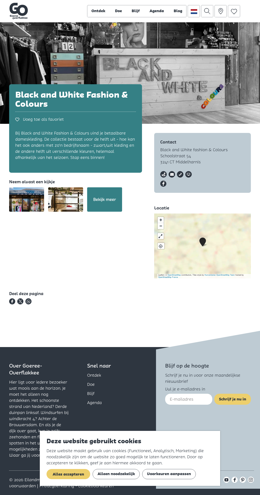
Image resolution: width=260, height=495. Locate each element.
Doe (91, 384)
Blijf (90, 393)
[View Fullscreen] (161, 236)
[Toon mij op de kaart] (161, 246)
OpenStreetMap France (168, 277)
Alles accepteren (68, 474)
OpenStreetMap (174, 275)
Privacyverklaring (57, 486)
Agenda (94, 402)
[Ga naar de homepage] (19, 11)
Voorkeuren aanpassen (169, 473)
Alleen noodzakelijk (116, 473)
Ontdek (94, 375)
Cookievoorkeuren (96, 486)
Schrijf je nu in (232, 399)
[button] (202, 242)
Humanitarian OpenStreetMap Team (220, 275)
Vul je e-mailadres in (185, 389)
